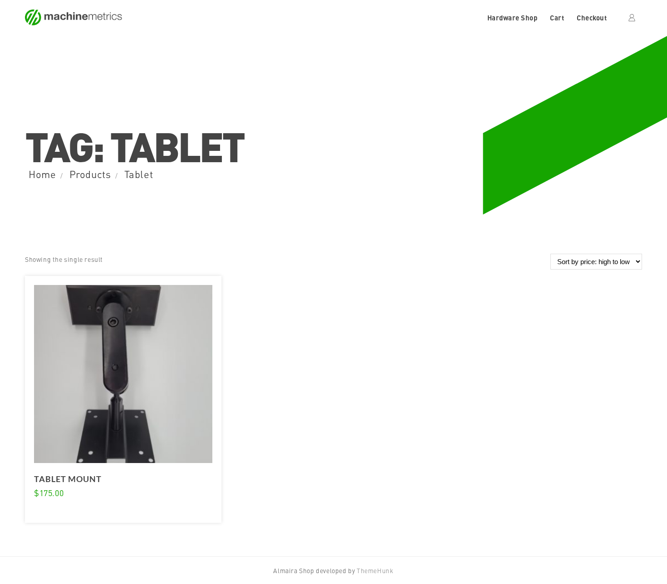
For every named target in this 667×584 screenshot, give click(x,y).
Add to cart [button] (49, 511)
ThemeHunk (375, 570)
